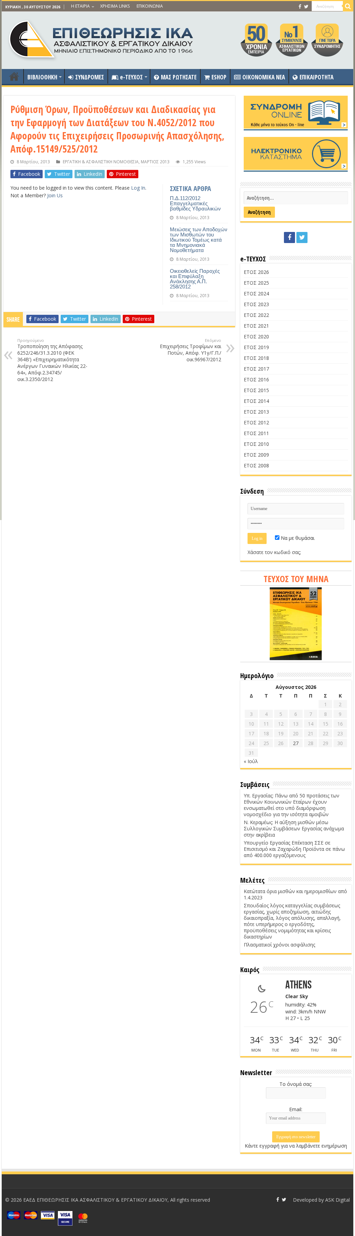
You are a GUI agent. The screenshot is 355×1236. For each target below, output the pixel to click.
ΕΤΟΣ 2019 (256, 347)
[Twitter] (306, 6)
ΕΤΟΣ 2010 (256, 444)
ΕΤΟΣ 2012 (256, 422)
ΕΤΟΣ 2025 (256, 282)
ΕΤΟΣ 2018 (256, 358)
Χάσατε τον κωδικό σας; (274, 552)
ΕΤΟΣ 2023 (256, 304)
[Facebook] (300, 6)
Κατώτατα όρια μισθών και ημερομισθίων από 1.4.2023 (295, 894)
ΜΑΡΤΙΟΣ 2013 (155, 161)
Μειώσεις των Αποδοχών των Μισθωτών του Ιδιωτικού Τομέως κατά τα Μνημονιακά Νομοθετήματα (198, 239)
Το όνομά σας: (295, 1084)
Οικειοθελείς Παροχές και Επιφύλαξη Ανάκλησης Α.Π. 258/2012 (195, 278)
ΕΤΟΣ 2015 (256, 390)
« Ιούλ (251, 761)
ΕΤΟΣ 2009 (256, 454)
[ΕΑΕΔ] (102, 38)
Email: (295, 1109)
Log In (138, 187)
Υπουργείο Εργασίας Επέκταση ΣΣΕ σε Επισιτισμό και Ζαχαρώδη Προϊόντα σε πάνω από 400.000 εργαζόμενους (294, 848)
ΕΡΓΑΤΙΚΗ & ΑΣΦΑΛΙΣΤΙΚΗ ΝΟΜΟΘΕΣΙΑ (101, 161)
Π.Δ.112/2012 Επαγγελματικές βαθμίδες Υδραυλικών (195, 203)
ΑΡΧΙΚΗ (14, 76)
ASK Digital (337, 1199)
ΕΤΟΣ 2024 (256, 293)
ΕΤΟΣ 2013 (256, 411)
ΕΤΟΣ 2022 (256, 315)
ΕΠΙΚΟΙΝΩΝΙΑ (150, 6)
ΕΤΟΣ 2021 (256, 325)
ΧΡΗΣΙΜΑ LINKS (115, 6)
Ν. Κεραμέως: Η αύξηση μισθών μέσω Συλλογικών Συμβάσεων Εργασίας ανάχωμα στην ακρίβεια (294, 828)
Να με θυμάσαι (296, 538)
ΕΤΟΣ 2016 (256, 379)
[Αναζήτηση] (348, 6)
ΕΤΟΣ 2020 (256, 336)
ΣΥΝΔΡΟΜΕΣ (89, 77)
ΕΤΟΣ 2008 (256, 465)
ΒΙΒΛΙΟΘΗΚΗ (42, 77)
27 (295, 743)
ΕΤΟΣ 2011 (256, 433)
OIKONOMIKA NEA (263, 77)
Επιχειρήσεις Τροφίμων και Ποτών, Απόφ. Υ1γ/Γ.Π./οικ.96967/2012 (190, 350)
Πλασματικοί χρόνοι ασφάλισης (279, 944)
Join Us (55, 195)
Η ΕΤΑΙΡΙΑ (80, 6)
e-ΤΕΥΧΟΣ (131, 77)
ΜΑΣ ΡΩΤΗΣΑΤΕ (179, 77)
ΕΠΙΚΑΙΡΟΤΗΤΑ (317, 77)
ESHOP (218, 77)
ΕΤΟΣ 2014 (256, 401)
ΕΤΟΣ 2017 (256, 368)
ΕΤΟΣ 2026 (256, 272)
